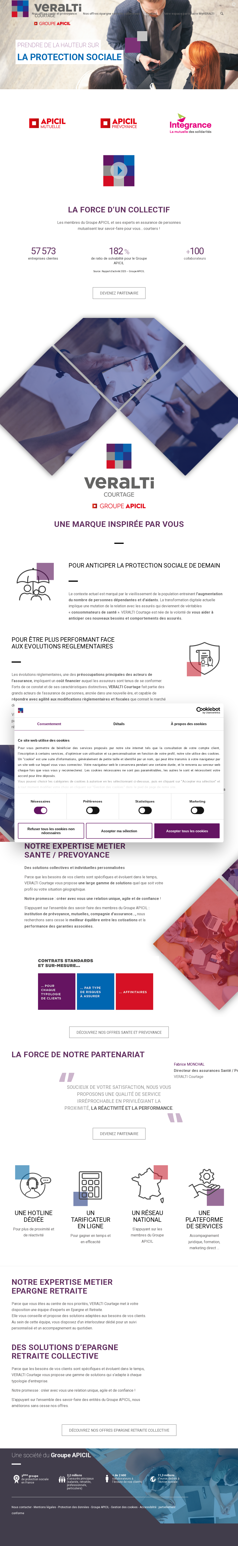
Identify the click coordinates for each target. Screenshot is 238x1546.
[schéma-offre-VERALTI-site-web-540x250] (96, 985)
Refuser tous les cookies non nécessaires (51, 831)
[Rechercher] (221, 13)
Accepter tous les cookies (187, 831)
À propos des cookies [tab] (189, 724)
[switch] (92, 810)
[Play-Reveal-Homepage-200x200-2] (119, 170)
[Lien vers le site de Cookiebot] (199, 710)
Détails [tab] (119, 724)
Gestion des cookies (124, 1507)
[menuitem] (54, 13)
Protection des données (73, 1507)
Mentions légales (45, 1507)
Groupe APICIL (100, 1507)
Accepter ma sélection (119, 831)
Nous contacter (22, 1507)
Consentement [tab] (49, 724)
